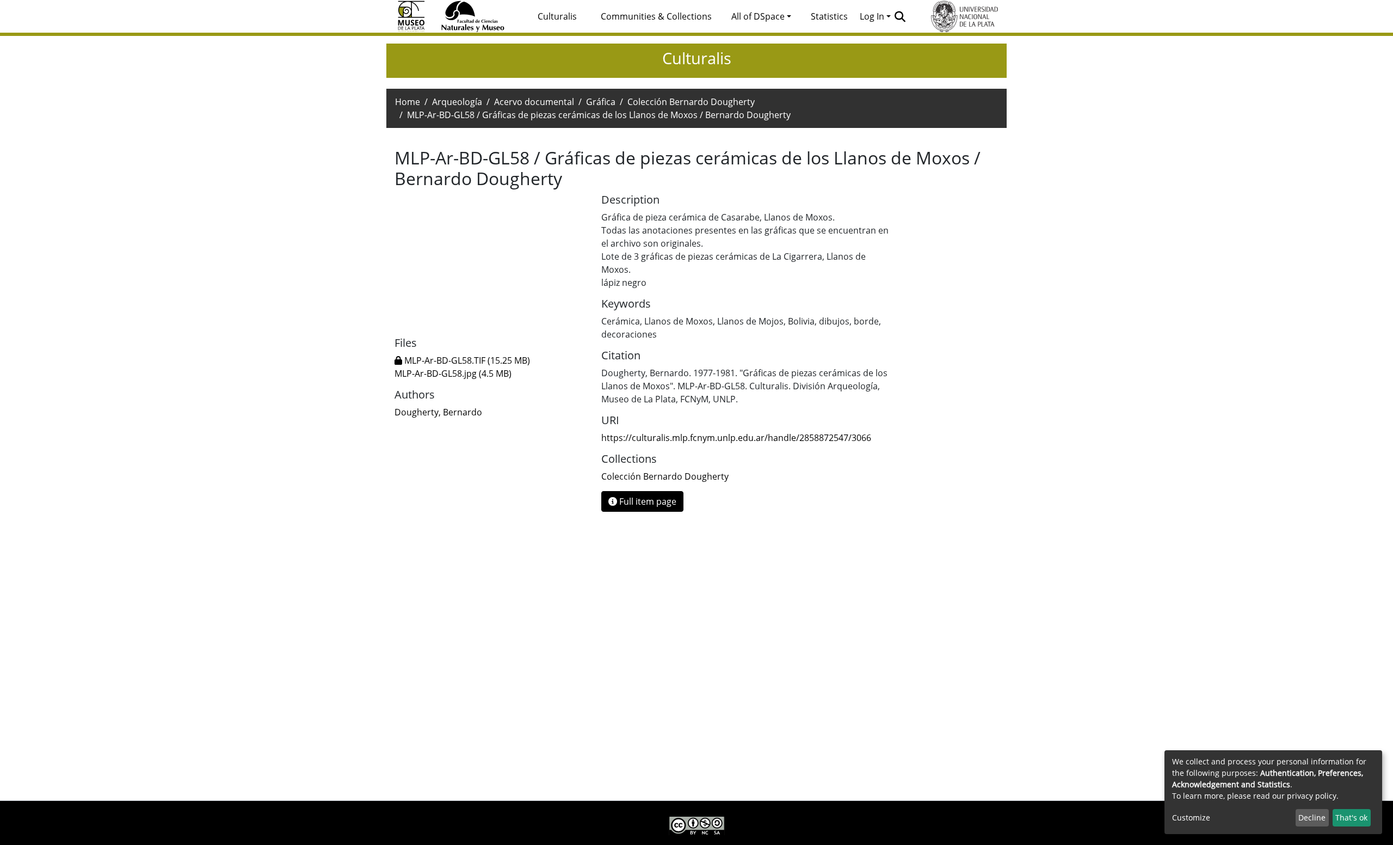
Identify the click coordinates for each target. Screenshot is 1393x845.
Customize (1191, 817)
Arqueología (457, 102)
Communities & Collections (656, 16)
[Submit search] (900, 16)
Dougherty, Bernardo (438, 412)
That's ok (1351, 817)
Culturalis (557, 16)
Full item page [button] (646, 501)
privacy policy (1311, 796)
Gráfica (600, 102)
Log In (872, 16)
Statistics (829, 16)
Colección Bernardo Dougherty (691, 102)
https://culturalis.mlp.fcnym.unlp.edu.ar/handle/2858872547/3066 (736, 438)
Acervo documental (534, 102)
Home (407, 102)
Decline (1312, 817)
